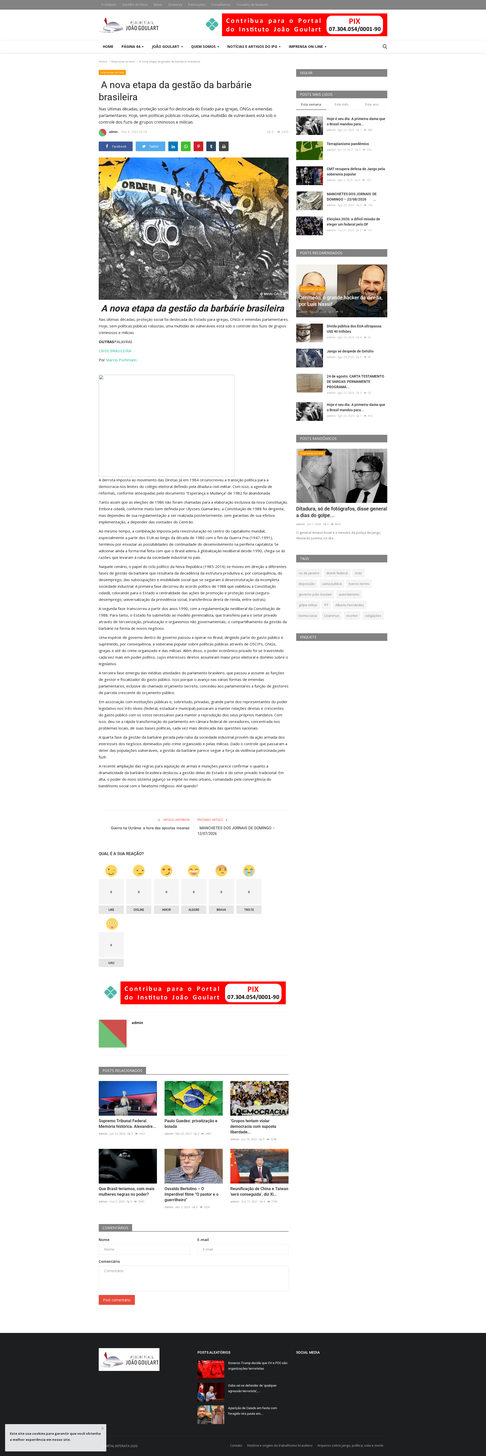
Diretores (175, 5)
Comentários (115, 1227)
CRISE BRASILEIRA (115, 350)
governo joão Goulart (315, 594)
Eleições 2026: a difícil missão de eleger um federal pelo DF (353, 221)
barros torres (359, 583)
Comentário (109, 1261)
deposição (307, 583)
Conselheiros (220, 5)
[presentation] (368, 457)
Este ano (372, 104)
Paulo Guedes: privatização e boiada (191, 1123)
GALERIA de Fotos (135, 5)
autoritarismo (349, 594)
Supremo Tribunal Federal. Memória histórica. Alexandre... (127, 1123)
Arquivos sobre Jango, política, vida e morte (350, 1445)
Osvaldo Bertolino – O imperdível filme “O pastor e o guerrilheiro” (191, 1194)
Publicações (196, 5)
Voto (358, 573)
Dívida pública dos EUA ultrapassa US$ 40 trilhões (354, 328)
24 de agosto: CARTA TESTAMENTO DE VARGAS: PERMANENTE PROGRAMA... (355, 381)
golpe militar (308, 605)
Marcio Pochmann (121, 359)
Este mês (342, 104)
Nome (104, 1239)
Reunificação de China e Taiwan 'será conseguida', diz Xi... (259, 1191)
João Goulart (166, 46)
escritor (352, 615)
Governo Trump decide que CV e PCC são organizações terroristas (257, 1365)
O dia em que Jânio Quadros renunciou (339, 509)
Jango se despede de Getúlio (350, 351)
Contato (236, 1445)
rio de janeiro (309, 573)
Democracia (308, 615)
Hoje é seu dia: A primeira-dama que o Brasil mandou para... (356, 121)
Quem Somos (204, 46)
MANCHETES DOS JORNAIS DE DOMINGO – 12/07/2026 (236, 831)
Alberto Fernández (349, 605)
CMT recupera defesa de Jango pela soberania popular (356, 171)
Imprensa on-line (123, 61)
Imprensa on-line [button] (306, 46)
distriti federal (337, 573)
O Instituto (108, 5)
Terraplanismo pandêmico (348, 144)
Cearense (331, 615)
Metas (158, 5)
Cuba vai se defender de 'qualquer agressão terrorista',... (252, 1388)
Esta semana (311, 104)
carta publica (332, 583)
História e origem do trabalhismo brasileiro (280, 1445)
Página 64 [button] (131, 46)
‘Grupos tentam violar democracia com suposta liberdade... (253, 1126)
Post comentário (117, 1299)
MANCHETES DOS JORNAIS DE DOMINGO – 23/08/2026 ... (352, 196)
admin (113, 132)
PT (326, 605)
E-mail (203, 1239)
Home (108, 46)
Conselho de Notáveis (252, 5)
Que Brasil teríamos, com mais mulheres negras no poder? (126, 1191)
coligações (373, 615)
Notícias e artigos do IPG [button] (252, 46)
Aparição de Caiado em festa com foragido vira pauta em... (252, 1410)
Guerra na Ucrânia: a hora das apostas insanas (150, 828)
